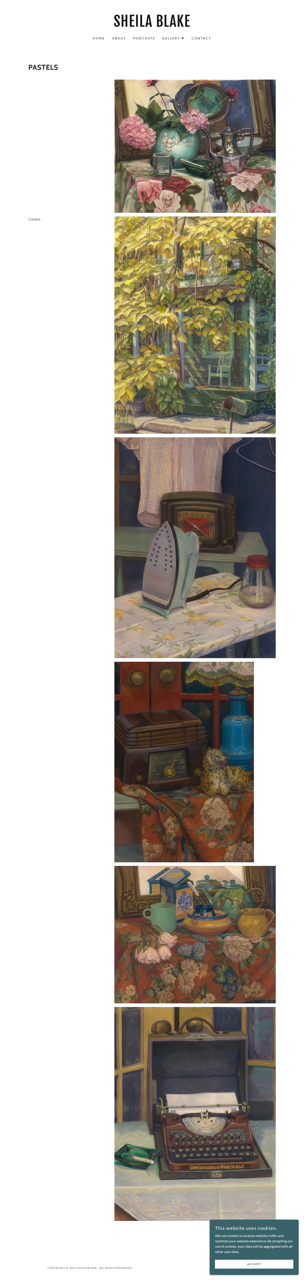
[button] (173, 38)
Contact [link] (201, 38)
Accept (254, 1264)
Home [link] (99, 38)
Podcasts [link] (144, 38)
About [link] (119, 38)
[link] (152, 25)
